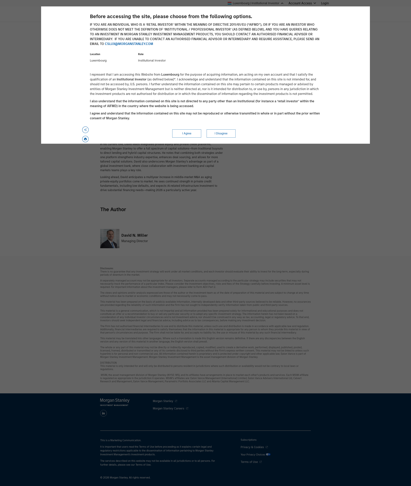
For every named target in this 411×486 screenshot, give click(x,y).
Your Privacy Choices (253, 454)
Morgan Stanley (163, 401)
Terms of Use (249, 462)
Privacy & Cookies (252, 447)
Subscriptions (249, 439)
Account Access (300, 3)
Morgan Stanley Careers (168, 408)
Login (325, 3)
